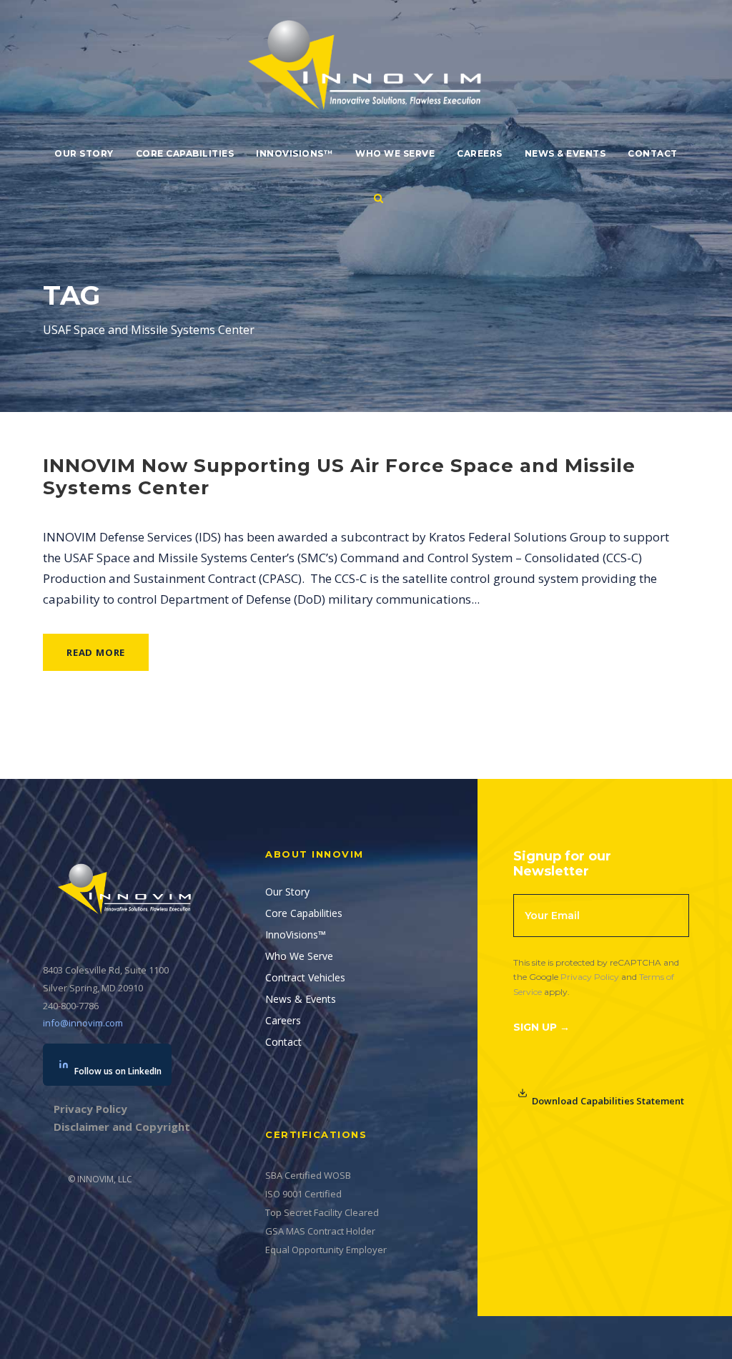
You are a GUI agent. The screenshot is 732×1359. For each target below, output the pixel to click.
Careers (480, 153)
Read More (95, 652)
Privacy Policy (589, 976)
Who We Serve (395, 153)
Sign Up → (541, 1027)
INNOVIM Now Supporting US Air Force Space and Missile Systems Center (339, 476)
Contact (653, 153)
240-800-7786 (71, 1005)
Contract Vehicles (305, 977)
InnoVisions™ (294, 153)
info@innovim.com (83, 1022)
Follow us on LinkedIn (118, 1071)
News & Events (565, 153)
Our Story (84, 153)
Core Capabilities (185, 153)
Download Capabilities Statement (608, 1100)
